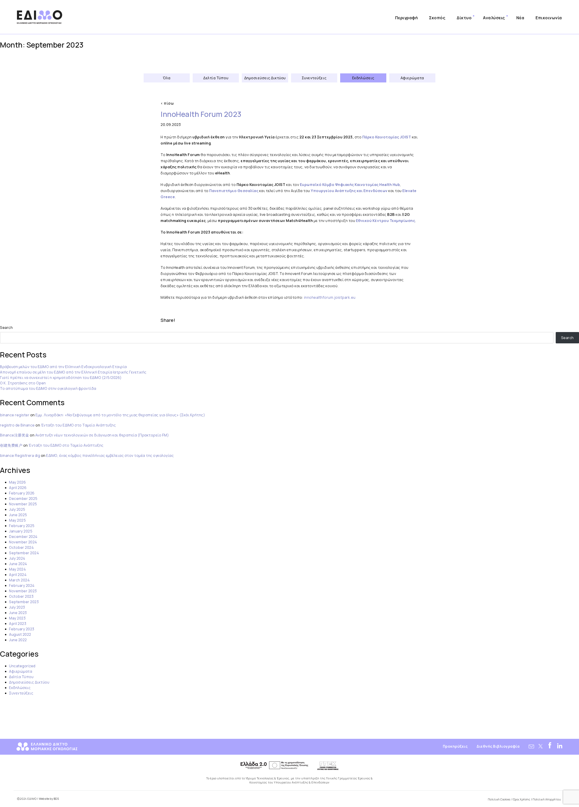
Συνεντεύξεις (314, 77)
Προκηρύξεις (455, 746)
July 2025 (17, 509)
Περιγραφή (406, 17)
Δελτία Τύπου (215, 77)
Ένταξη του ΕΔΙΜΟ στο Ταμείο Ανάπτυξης (78, 425)
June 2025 (18, 514)
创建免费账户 (11, 445)
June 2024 (18, 563)
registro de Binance (17, 425)
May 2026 (17, 482)
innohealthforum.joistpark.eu (330, 297)
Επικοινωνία (549, 17)
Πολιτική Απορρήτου (547, 799)
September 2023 (24, 601)
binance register (14, 414)
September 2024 (24, 552)
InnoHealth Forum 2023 (201, 114)
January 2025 (20, 531)
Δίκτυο (464, 17)
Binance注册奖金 (14, 435)
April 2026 (17, 487)
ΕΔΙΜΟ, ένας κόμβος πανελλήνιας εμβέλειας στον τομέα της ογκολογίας (110, 455)
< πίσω (167, 103)
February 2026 (22, 493)
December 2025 (23, 498)
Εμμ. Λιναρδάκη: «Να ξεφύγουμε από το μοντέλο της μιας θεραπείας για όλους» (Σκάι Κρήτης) (120, 414)
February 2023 (21, 628)
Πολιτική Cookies (499, 799)
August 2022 (20, 634)
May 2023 (17, 618)
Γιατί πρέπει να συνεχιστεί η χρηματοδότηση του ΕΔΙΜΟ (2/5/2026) (61, 377)
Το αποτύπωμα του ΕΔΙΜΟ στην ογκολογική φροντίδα (48, 388)
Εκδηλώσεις (363, 77)
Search (6, 327)
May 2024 (17, 569)
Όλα (167, 77)
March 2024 (19, 580)
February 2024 (22, 585)
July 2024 (17, 558)
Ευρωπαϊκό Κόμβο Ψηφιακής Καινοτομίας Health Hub (350, 184)
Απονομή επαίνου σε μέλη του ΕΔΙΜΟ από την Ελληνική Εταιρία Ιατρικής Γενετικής (73, 372)
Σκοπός (437, 17)
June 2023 (18, 612)
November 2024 (23, 542)
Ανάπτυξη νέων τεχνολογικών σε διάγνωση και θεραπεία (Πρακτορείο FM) (102, 435)
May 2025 (17, 520)
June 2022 (18, 639)
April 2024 (17, 574)
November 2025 (23, 503)
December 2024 (23, 536)
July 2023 (17, 607)
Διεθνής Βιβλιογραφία (498, 746)
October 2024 (21, 547)
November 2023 (23, 590)
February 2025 (22, 525)
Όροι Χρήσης (521, 799)
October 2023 (21, 596)
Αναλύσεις (494, 17)
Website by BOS (49, 799)
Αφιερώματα (412, 77)
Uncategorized (22, 665)
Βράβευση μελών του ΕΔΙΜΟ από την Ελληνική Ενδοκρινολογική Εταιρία (63, 366)
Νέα (520, 17)
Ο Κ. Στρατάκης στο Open (23, 383)
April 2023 (17, 623)
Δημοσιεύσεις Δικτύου (265, 77)
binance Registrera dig (20, 455)
